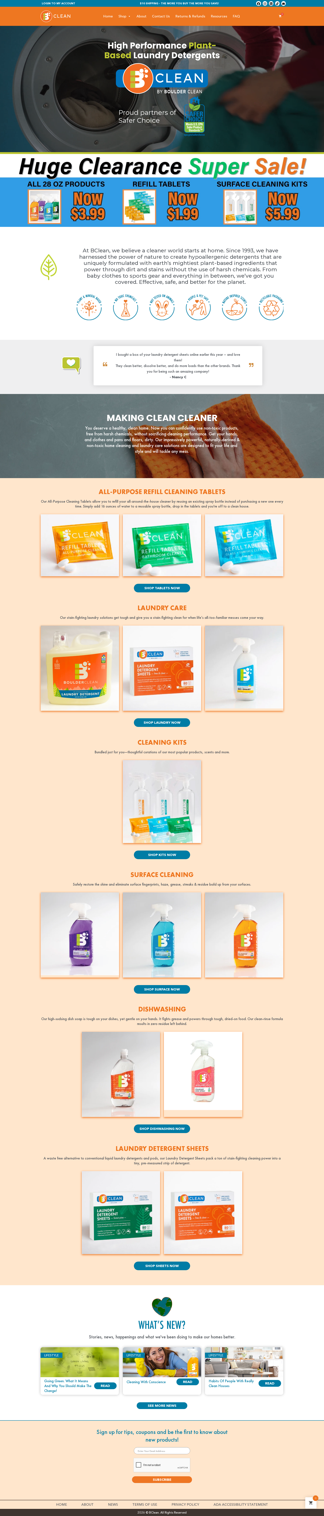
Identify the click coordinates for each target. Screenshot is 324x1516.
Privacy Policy (185, 1505)
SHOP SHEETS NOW (162, 1266)
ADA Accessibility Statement (241, 1505)
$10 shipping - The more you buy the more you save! (179, 3)
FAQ (236, 16)
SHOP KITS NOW (162, 855)
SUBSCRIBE (162, 1480)
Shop (122, 16)
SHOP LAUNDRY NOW (162, 723)
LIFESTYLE (51, 1355)
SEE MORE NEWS (162, 1406)
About (141, 16)
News (113, 1505)
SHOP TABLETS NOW (162, 588)
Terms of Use (144, 1505)
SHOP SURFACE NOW (162, 989)
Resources (219, 16)
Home (108, 16)
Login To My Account (58, 3)
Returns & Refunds (190, 16)
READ (105, 1386)
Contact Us (161, 16)
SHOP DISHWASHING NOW (162, 1129)
